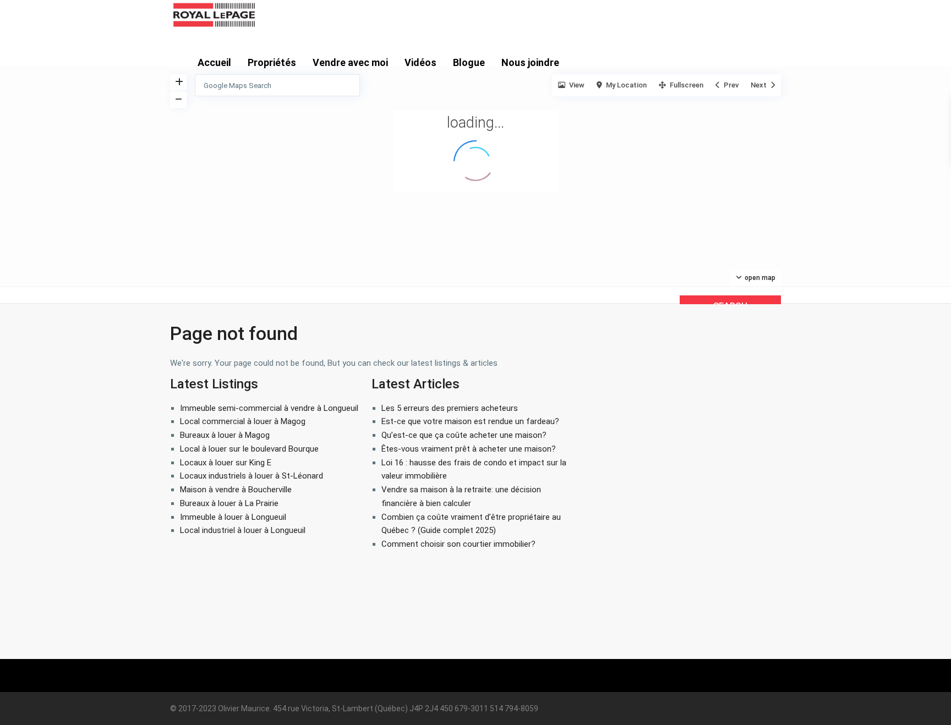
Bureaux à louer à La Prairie (229, 503)
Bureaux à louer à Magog (225, 435)
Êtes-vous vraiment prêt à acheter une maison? (468, 449)
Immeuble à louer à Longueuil (233, 517)
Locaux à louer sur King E (225, 463)
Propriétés (272, 62)
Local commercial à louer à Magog (242, 421)
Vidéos (420, 62)
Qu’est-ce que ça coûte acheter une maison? (463, 435)
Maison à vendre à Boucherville (236, 490)
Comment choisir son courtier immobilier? (458, 544)
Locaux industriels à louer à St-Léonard (251, 476)
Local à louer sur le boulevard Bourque (249, 449)
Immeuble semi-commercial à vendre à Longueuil (269, 408)
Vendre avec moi (350, 62)
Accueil (214, 62)
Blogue (469, 62)
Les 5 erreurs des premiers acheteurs (449, 408)
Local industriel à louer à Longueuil (242, 530)
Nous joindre (530, 62)
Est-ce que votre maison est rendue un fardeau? (470, 421)
